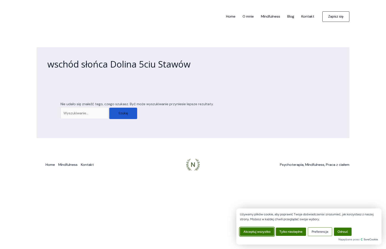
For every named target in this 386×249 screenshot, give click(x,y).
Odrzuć (343, 232)
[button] (335, 16)
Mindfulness (270, 16)
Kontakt (307, 16)
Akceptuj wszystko (257, 232)
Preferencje (320, 232)
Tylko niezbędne (290, 232)
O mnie (248, 16)
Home (230, 16)
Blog (290, 16)
